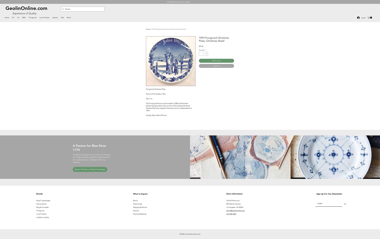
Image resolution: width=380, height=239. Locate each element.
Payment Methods (139, 214)
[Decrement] (200, 53)
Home (148, 29)
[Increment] (206, 53)
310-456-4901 (231, 214)
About (135, 201)
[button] (370, 18)
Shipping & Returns (140, 207)
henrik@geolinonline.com (235, 211)
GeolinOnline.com (26, 8)
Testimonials (137, 204)
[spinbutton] (203, 53)
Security (136, 211)
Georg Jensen (41, 204)
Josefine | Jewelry (42, 217)
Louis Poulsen (41, 214)
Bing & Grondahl (42, 207)
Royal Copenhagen (43, 201)
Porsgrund (40, 211)
